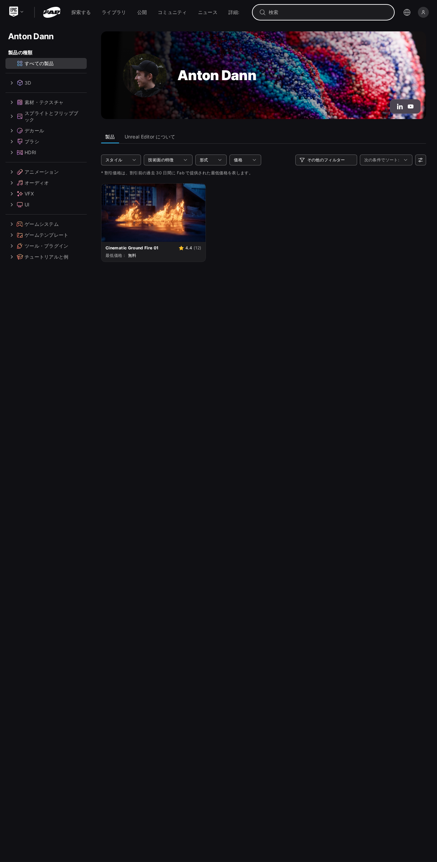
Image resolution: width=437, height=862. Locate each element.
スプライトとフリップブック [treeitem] (51, 116)
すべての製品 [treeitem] (39, 63)
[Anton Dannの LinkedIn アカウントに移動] (400, 106)
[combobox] (328, 12)
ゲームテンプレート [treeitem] (47, 235)
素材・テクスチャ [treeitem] (44, 102)
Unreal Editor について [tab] (150, 137)
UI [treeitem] (27, 204)
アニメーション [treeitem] (42, 172)
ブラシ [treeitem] (32, 141)
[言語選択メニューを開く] (406, 12)
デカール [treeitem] (34, 130)
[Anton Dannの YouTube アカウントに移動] (411, 106)
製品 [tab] (110, 137)
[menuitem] (81, 12)
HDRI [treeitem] (30, 152)
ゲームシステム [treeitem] (42, 224)
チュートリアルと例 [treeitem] (47, 257)
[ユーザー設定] (420, 160)
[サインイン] (423, 12)
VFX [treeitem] (29, 193)
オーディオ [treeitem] (37, 183)
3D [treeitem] (28, 83)
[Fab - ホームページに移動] (51, 12)
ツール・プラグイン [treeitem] (47, 246)
